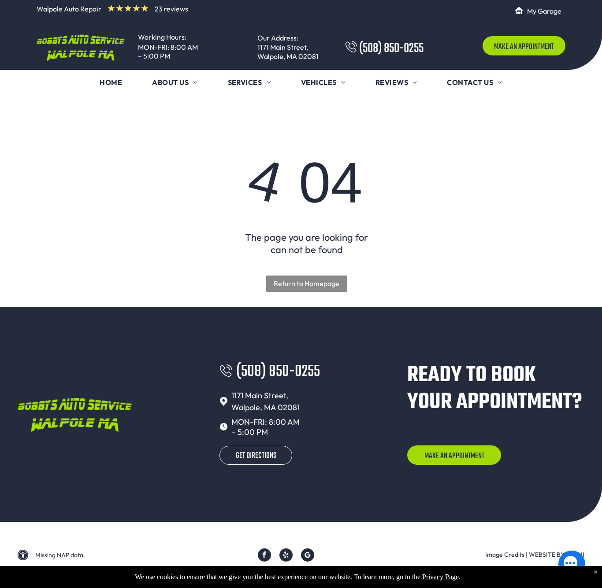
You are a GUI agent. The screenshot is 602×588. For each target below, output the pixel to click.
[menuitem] (111, 82)
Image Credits (504, 555)
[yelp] (286, 556)
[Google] (307, 556)
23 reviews (171, 8)
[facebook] (264, 556)
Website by (547, 555)
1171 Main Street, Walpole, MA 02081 (288, 52)
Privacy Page (440, 577)
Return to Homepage (306, 283)
